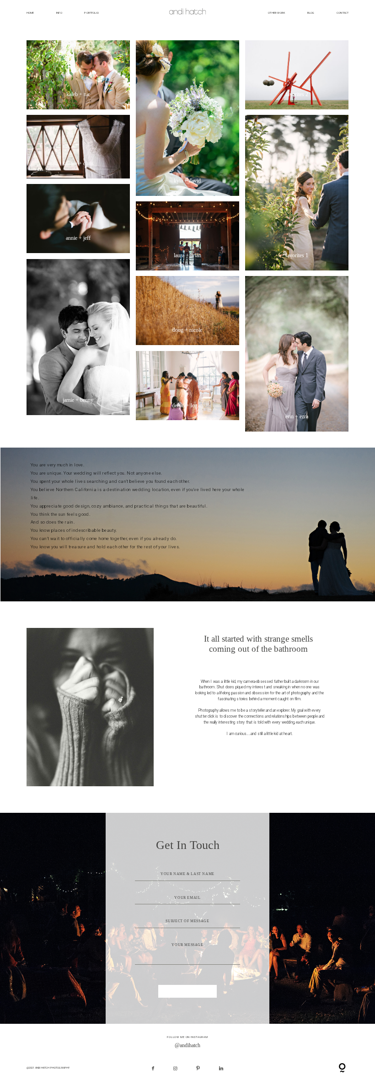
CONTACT (342, 12)
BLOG (311, 12)
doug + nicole (187, 310)
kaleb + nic (78, 75)
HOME (30, 12)
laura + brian (187, 236)
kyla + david (187, 118)
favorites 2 (296, 75)
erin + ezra (296, 353)
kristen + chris (78, 146)
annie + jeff (78, 218)
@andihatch (187, 1045)
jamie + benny (78, 337)
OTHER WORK (276, 12)
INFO (59, 12)
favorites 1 (296, 192)
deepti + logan (187, 385)
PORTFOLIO (91, 12)
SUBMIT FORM (188, 991)
